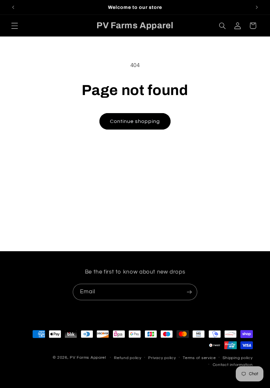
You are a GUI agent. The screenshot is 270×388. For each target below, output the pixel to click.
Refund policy (128, 358)
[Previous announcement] (13, 7)
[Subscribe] (189, 292)
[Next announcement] (257, 7)
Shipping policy (238, 358)
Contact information (233, 365)
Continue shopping (135, 121)
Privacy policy (162, 358)
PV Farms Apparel (88, 357)
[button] (14, 25)
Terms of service (199, 358)
